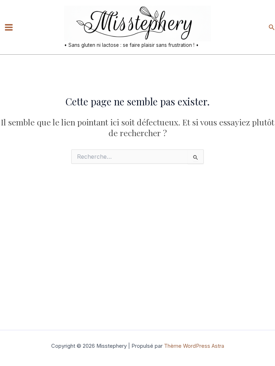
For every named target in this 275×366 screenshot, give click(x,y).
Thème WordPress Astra (194, 346)
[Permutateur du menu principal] (8, 27)
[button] (272, 27)
